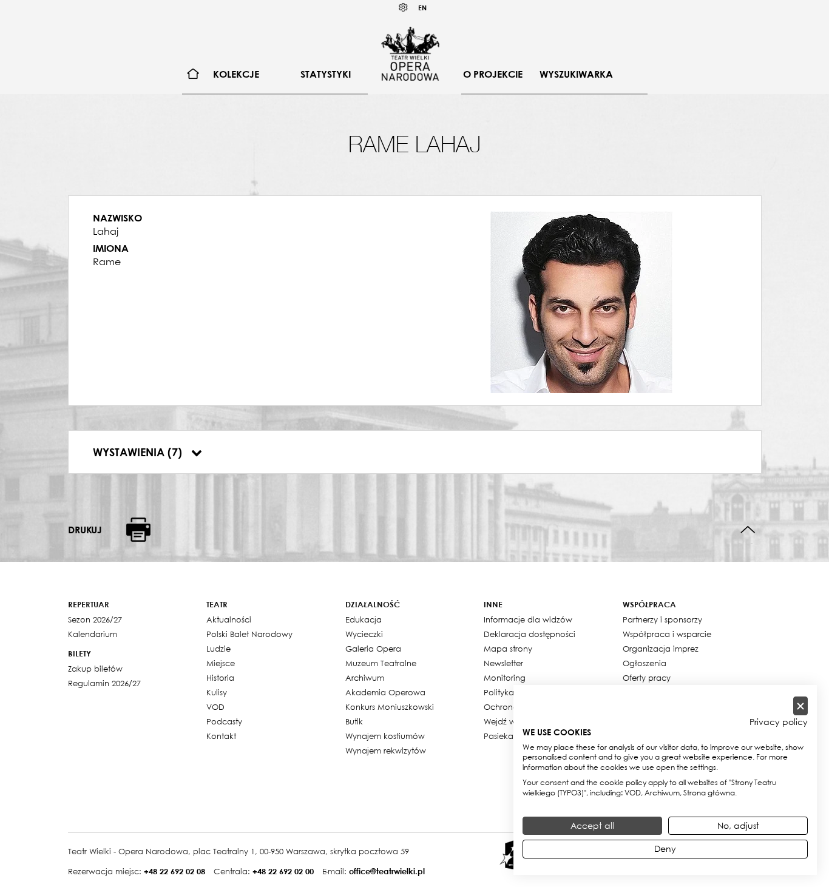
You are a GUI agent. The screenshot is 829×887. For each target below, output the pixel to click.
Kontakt (221, 736)
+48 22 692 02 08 (174, 871)
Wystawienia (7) (139, 452)
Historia (220, 678)
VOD (215, 707)
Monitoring (505, 678)
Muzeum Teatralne (380, 663)
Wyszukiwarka (576, 74)
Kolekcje (236, 74)
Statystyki (325, 74)
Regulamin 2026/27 (104, 683)
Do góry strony (748, 530)
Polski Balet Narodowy (249, 634)
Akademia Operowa (385, 692)
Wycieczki (364, 634)
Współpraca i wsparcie (667, 634)
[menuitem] (193, 74)
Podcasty (224, 721)
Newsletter (503, 663)
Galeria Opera (373, 648)
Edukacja (363, 619)
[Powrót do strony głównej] (410, 53)
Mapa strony (508, 648)
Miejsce (220, 663)
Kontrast (403, 7)
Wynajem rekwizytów (385, 750)
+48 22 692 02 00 (283, 871)
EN (422, 8)
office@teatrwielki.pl (387, 871)
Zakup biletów (95, 668)
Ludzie (218, 648)
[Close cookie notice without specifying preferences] (800, 705)
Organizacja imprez (661, 648)
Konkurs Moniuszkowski (389, 707)
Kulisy (216, 692)
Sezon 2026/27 (95, 619)
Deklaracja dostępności (529, 634)
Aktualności (228, 619)
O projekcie (493, 74)
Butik (354, 721)
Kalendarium (92, 634)
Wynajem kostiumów (385, 736)
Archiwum (364, 678)
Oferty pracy (647, 678)
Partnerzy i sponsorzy (662, 619)
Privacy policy (778, 722)
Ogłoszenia (644, 663)
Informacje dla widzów (528, 619)
